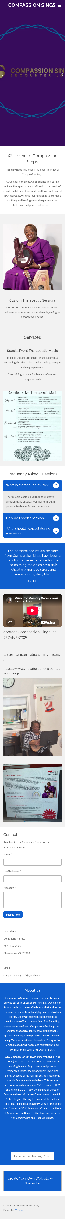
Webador (32, 1183)
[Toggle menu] (59, 5)
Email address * (12, 871)
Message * (9, 887)
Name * (7, 854)
